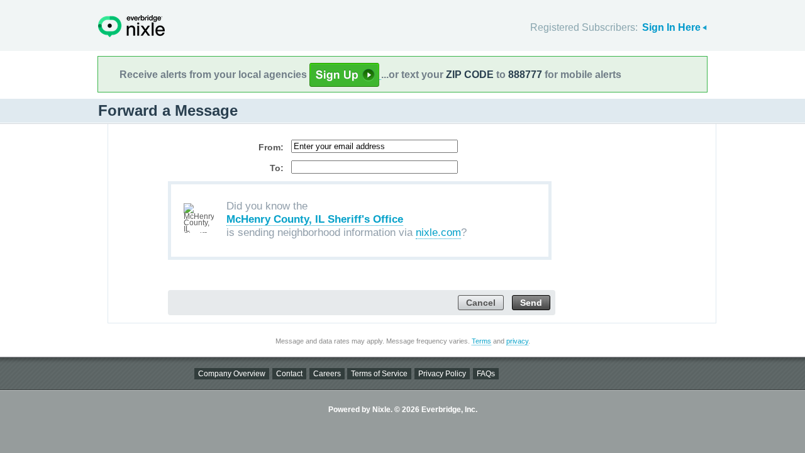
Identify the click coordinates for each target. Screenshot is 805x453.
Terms (481, 341)
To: (277, 168)
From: (271, 147)
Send (531, 303)
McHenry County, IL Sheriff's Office (314, 219)
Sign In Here (671, 27)
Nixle (131, 26)
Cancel (481, 303)
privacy (517, 341)
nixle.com (438, 232)
